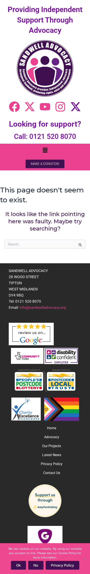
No (35, 565)
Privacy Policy (51, 464)
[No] (84, 559)
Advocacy (51, 437)
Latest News (51, 455)
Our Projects (51, 446)
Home (51, 428)
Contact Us (51, 473)
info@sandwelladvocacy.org (43, 307)
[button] (45, 150)
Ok (18, 565)
